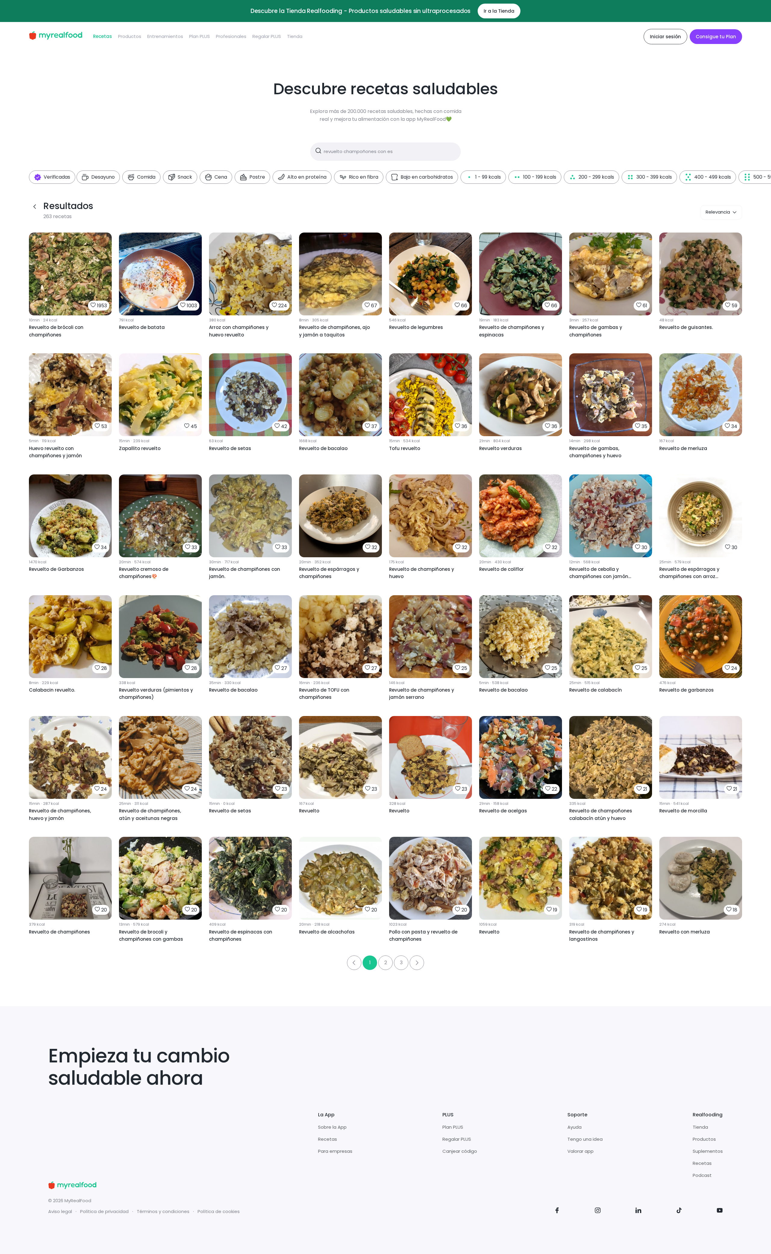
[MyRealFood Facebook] (557, 1211)
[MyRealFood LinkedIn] (638, 1211)
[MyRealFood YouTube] (720, 1211)
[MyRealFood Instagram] (598, 1211)
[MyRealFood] (55, 36)
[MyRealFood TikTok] (679, 1211)
